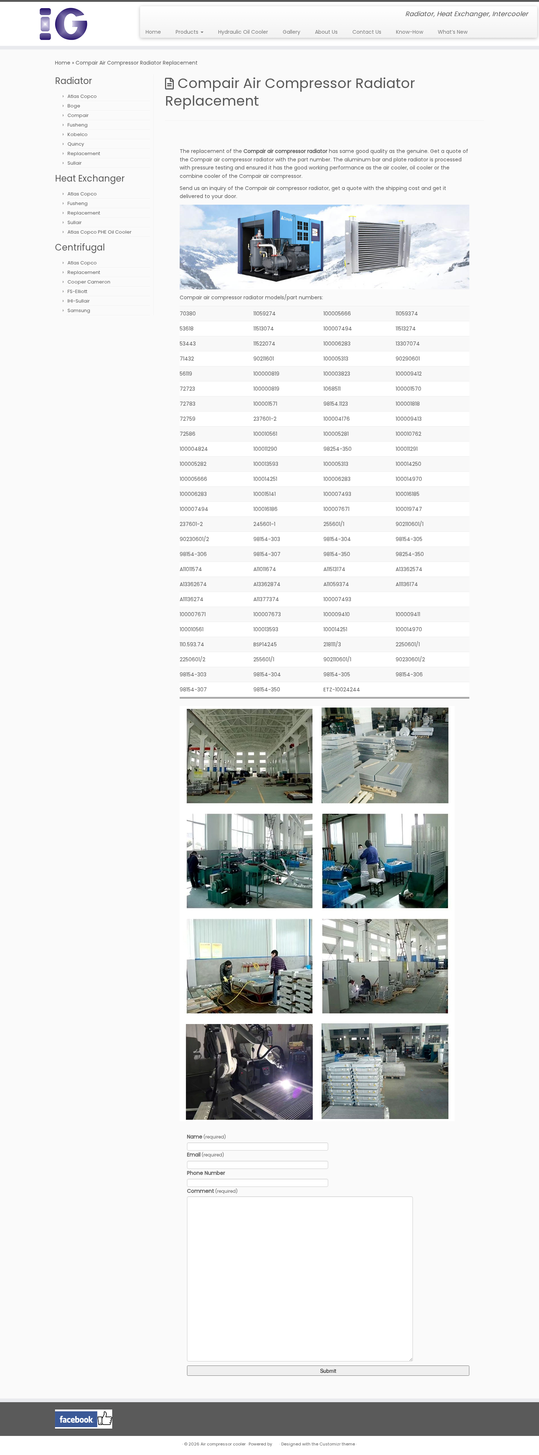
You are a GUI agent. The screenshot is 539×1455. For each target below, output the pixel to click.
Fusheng (77, 124)
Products (188, 32)
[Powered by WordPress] (275, 1442)
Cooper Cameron (88, 281)
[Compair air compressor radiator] (324, 246)
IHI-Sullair (78, 300)
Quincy (75, 143)
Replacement (83, 153)
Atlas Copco (82, 96)
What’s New (452, 32)
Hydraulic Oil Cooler (243, 32)
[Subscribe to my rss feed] (150, 14)
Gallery (291, 32)
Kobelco (77, 134)
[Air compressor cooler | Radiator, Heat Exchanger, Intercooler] (62, 24)
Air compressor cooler (223, 1444)
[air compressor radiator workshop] (317, 913)
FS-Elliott (77, 291)
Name (206, 1136)
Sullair (74, 163)
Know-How (409, 32)
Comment (212, 1191)
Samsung (78, 310)
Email (205, 1154)
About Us (326, 32)
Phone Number (206, 1173)
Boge (73, 105)
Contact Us (366, 32)
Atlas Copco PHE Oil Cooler (99, 232)
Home (153, 32)
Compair (78, 115)
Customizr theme (337, 1444)
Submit (328, 1370)
